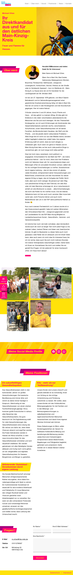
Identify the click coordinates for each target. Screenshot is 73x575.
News (61, 3)
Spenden (3, 281)
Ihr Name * (37, 526)
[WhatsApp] (64, 351)
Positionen (52, 3)
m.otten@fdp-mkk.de (20, 539)
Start (27, 3)
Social (43, 3)
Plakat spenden (3, 296)
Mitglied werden (3, 289)
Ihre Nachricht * (39, 536)
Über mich (35, 3)
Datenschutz (55, 573)
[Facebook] (53, 351)
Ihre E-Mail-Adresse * (60, 526)
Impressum (67, 573)
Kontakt (68, 3)
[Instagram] (58, 351)
